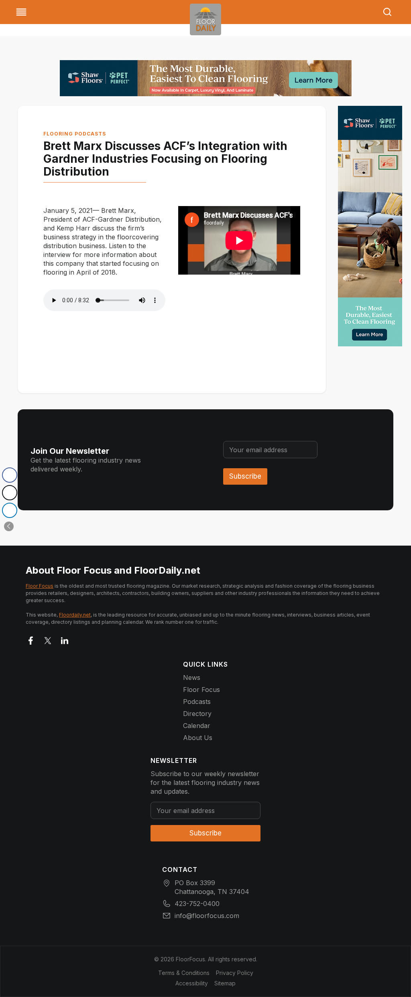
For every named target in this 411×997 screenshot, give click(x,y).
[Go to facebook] (31, 639)
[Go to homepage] (205, 19)
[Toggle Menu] (21, 12)
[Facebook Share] (9, 475)
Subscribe (245, 476)
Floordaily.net (75, 615)
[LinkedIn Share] (9, 510)
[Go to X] (48, 639)
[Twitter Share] (9, 492)
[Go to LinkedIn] (64, 639)
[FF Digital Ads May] (206, 78)
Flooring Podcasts (74, 134)
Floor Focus (39, 586)
